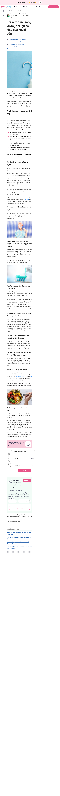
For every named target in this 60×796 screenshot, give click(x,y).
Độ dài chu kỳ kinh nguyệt (9, 465)
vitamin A (18, 376)
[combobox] (24, 451)
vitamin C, (23, 376)
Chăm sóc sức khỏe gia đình (21, 10)
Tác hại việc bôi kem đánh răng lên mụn (17, 44)
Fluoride (12, 132)
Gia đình (11, 10)
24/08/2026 (15, 458)
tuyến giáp (26, 199)
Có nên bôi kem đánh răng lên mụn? (16, 41)
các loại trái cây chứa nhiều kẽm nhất (20, 387)
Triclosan (12, 136)
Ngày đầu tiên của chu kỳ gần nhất (9, 458)
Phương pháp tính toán (10, 452)
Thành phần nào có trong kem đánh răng (17, 39)
